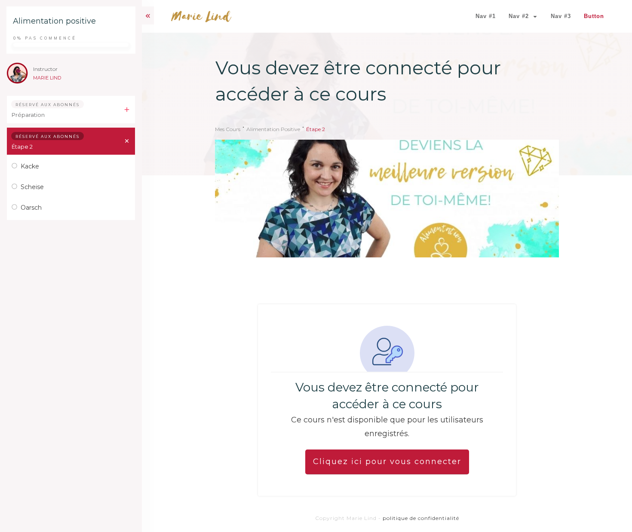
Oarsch (31, 207)
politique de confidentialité (421, 518)
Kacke (30, 166)
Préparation (28, 114)
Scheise (32, 187)
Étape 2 (22, 146)
